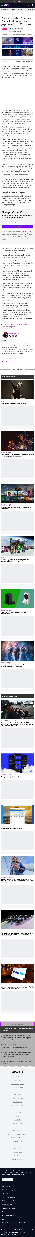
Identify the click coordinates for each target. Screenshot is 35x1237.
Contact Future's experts (8, 1190)
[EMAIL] (16, 336)
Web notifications (6, 1212)
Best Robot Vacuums (17, 1159)
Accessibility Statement (8, 1215)
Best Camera (17, 1148)
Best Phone (17, 1112)
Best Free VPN (17, 1080)
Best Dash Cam (17, 1152)
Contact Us (5, 1193)
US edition (14, 1232)
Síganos (19, 61)
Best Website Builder (17, 1087)
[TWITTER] (10, 336)
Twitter (15, 349)
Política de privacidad (8, 1201)
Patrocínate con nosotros (8, 1208)
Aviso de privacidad (16, 233)
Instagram (22, 349)
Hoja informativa (29, 61)
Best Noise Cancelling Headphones (17, 1134)
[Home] (17, 1)
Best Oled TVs (17, 1120)
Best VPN (17, 1076)
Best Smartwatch (17, 1123)
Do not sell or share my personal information (14, 1223)
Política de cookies (7, 1204)
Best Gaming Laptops (17, 1098)
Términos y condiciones (8, 1197)
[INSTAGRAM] (13, 336)
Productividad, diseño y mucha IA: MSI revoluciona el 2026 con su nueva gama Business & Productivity (17, 1038)
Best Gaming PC (17, 1102)
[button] (2, 5)
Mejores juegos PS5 (17, 9)
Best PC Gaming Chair (17, 1105)
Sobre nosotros (6, 1186)
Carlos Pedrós (14, 28)
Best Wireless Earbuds (17, 1138)
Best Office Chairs (17, 1141)
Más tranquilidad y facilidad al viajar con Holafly (17, 1063)
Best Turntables (17, 1130)
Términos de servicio (22, 231)
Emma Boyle (11, 30)
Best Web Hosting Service (17, 1084)
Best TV (18, 1116)
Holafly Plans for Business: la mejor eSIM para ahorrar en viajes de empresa (17, 1046)
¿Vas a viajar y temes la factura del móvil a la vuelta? (18, 1029)
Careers (4, 1219)
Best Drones (17, 1156)
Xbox (23, 13)
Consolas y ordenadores (13, 13)
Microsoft (5, 69)
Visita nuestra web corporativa (15, 1174)
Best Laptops (17, 1094)
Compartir (6, 61)
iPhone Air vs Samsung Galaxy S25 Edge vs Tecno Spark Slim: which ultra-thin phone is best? (17, 1054)
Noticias (4, 29)
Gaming (3, 13)
